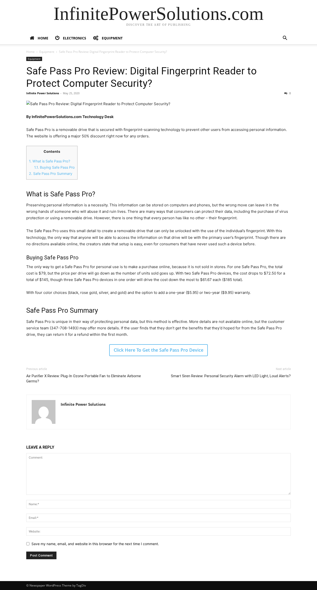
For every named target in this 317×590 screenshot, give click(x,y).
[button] (285, 38)
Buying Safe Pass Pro (54, 167)
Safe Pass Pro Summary (50, 173)
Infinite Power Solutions (42, 93)
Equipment (46, 52)
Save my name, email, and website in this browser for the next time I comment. (95, 544)
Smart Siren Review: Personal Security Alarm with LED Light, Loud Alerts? (231, 376)
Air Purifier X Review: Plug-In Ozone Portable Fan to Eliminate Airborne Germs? (83, 378)
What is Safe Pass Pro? (49, 161)
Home (30, 52)
